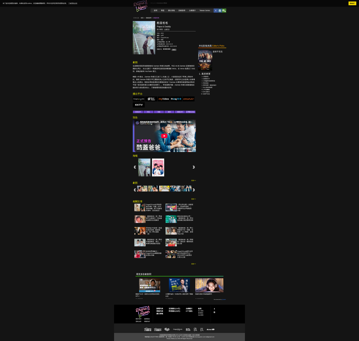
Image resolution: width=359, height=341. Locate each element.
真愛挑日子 (206, 78)
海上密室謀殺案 (207, 87)
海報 (159, 112)
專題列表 (159, 311)
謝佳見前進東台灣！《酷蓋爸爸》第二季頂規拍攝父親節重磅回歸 (185, 218)
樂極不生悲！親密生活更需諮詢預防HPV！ (147, 295)
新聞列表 (159, 308)
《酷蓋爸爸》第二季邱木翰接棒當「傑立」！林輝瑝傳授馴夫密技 (154, 241)
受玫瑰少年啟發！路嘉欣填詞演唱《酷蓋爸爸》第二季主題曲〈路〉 (154, 231)
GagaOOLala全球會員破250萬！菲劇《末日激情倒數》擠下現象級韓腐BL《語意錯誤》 (154, 207)
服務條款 (147, 319)
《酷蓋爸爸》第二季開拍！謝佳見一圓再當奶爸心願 (185, 241)
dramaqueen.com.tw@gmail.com (204, 337)
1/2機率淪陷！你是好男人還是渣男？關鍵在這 (179, 295)
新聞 (155, 10)
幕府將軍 (205, 74)
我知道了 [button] (352, 3)
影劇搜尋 (182, 10)
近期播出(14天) (174, 308)
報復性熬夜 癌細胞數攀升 (203, 294)
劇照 (169, 112)
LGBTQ (166, 29)
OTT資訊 (189, 311)
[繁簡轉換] (224, 10)
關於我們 (138, 319)
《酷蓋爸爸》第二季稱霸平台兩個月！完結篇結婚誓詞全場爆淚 (154, 218)
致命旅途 (205, 83)
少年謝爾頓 (206, 89)
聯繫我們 (147, 321)
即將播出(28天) (174, 311)
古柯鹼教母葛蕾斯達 (209, 81)
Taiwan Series (205, 10)
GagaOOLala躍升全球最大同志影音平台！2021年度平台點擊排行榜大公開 (185, 254)
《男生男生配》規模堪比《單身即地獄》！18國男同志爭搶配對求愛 (185, 207)
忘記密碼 (200, 315)
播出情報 (171, 10)
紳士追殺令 (206, 91)
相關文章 (180, 112)
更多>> (193, 180)
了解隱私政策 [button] (72, 3)
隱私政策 (138, 321)
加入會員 (200, 311)
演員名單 (138, 112)
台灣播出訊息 (190, 112)
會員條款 (200, 313)
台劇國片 (192, 10)
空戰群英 (205, 76)
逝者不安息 (206, 94)
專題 (162, 10)
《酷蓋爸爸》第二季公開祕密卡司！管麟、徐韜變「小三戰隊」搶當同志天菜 (185, 231)
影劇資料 (149, 18)
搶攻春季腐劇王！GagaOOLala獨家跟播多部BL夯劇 (153, 253)
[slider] (167, 49)
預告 (148, 112)
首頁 (142, 18)
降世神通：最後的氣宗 (209, 85)
